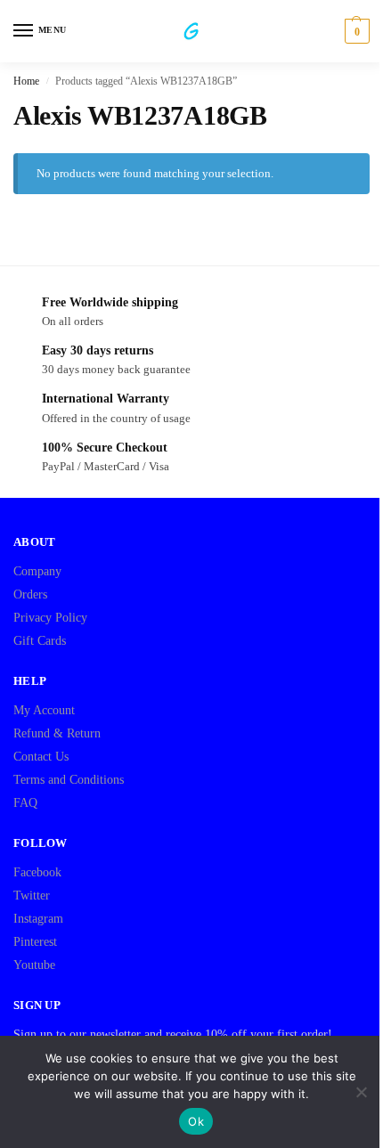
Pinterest (35, 942)
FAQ (25, 803)
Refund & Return (57, 733)
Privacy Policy (50, 617)
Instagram (38, 918)
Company (37, 571)
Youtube (34, 965)
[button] (355, 31)
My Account (44, 710)
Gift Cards (39, 640)
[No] (361, 1092)
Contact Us (41, 756)
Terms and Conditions (68, 779)
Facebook (37, 872)
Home (26, 81)
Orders (30, 594)
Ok (196, 1121)
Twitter (31, 895)
